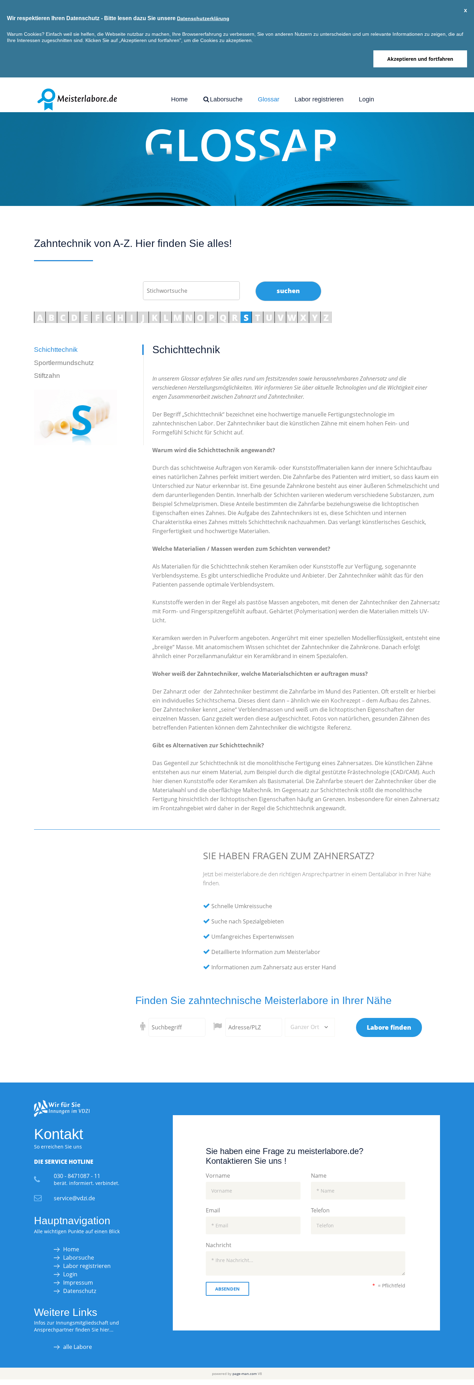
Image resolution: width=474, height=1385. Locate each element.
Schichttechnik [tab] (56, 349)
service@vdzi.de (74, 1198)
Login (366, 99)
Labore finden (389, 1027)
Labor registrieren (319, 99)
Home (179, 99)
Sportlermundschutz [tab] (64, 362)
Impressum (78, 1282)
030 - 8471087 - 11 (77, 1176)
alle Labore (77, 1347)
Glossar (268, 99)
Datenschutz (79, 1291)
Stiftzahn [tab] (47, 375)
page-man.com (244, 1373)
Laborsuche (225, 99)
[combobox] (310, 1027)
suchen (288, 291)
